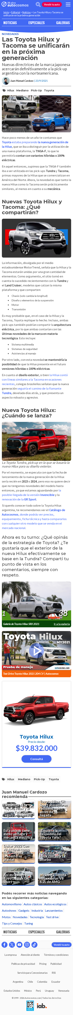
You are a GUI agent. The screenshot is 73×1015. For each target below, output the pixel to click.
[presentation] (36, 601)
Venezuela (63, 990)
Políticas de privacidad (23, 963)
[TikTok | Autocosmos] (34, 945)
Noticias (26, 12)
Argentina (18, 981)
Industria (37, 910)
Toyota (49, 90)
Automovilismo (12, 904)
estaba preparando (25, 142)
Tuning (28, 923)
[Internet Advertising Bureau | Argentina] (42, 1006)
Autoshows (9, 910)
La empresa (10, 954)
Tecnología (37, 917)
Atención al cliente (30, 954)
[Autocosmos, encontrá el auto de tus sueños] (15, 4)
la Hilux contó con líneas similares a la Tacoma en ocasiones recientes (35, 379)
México (28, 990)
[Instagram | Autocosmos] (27, 945)
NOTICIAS (10, 22)
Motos (6, 917)
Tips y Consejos (12, 923)
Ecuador (55, 981)
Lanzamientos (54, 910)
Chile (30, 981)
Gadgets (23, 910)
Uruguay (49, 990)
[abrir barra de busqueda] (38, 4)
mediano (22, 90)
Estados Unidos (12, 990)
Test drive (52, 917)
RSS (54, 972)
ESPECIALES (36, 22)
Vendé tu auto (52, 4)
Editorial (15, 12)
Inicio (6, 12)
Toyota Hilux (36, 737)
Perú (38, 990)
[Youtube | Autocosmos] (19, 945)
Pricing (42, 963)
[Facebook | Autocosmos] (4, 945)
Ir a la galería (62, 623)
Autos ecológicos (55, 904)
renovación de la (19, 499)
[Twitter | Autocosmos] (12, 945)
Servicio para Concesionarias (32, 972)
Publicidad (56, 963)
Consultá (36, 759)
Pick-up (36, 90)
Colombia (42, 981)
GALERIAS (63, 22)
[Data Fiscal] (30, 1006)
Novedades (10, 34)
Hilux (10, 90)
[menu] (68, 4)
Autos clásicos (33, 904)
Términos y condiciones (56, 954)
